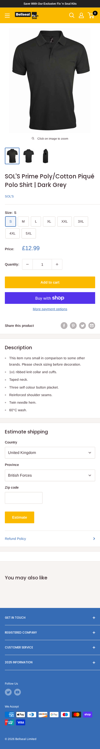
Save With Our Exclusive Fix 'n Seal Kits (50, 3)
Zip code (12, 487)
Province (12, 465)
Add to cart (50, 282)
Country (11, 442)
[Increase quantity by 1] (57, 264)
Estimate (19, 517)
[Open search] (72, 15)
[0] (91, 15)
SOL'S (9, 196)
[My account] (81, 15)
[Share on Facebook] (64, 325)
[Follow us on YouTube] (17, 692)
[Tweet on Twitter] (82, 325)
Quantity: (12, 264)
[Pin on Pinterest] (73, 325)
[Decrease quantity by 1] (27, 264)
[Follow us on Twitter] (8, 692)
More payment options (50, 309)
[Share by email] (91, 325)
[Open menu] (7, 16)
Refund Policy (15, 539)
